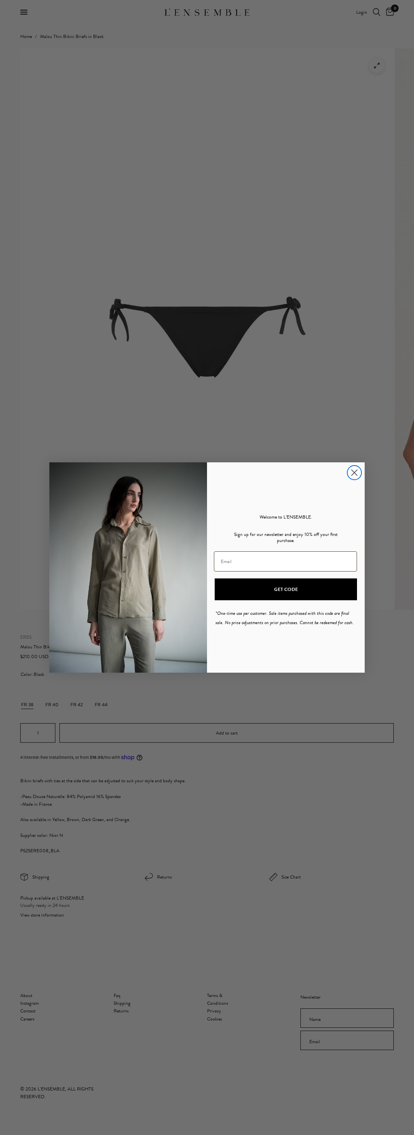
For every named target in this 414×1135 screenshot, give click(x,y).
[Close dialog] (354, 473)
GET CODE (286, 589)
